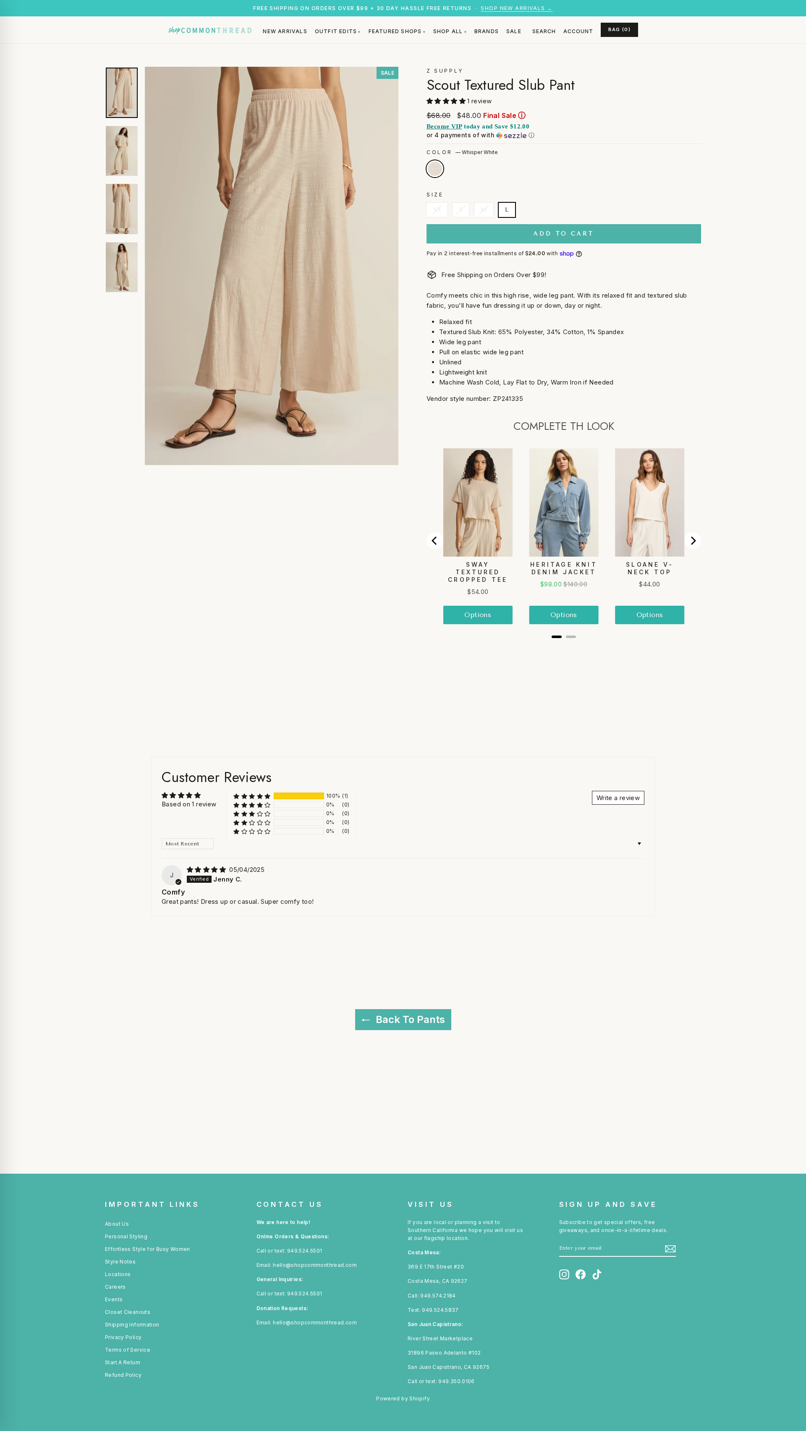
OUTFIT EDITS (336, 31)
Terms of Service (127, 1350)
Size (435, 194)
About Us (117, 1224)
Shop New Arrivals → (516, 8)
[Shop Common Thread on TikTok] (597, 1274)
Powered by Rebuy (564, 648)
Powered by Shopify (403, 1398)
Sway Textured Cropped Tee (478, 572)
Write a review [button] (618, 798)
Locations (118, 1274)
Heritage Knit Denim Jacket (563, 568)
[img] (207, 870)
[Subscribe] (670, 1249)
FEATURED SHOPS (395, 31)
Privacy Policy (123, 1337)
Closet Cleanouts (127, 1312)
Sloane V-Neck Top (649, 568)
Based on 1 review (189, 804)
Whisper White (435, 168)
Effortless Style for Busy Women (147, 1249)
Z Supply (445, 71)
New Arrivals (285, 31)
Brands (486, 31)
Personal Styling (126, 1236)
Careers (115, 1287)
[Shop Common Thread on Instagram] (564, 1274)
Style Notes (120, 1261)
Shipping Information (132, 1324)
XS (437, 209)
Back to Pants (409, 1019)
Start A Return (122, 1362)
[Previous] (435, 540)
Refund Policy (123, 1375)
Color (462, 152)
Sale (513, 31)
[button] (447, 101)
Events (114, 1299)
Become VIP (444, 126)
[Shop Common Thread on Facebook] (581, 1274)
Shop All (448, 31)
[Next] (692, 540)
